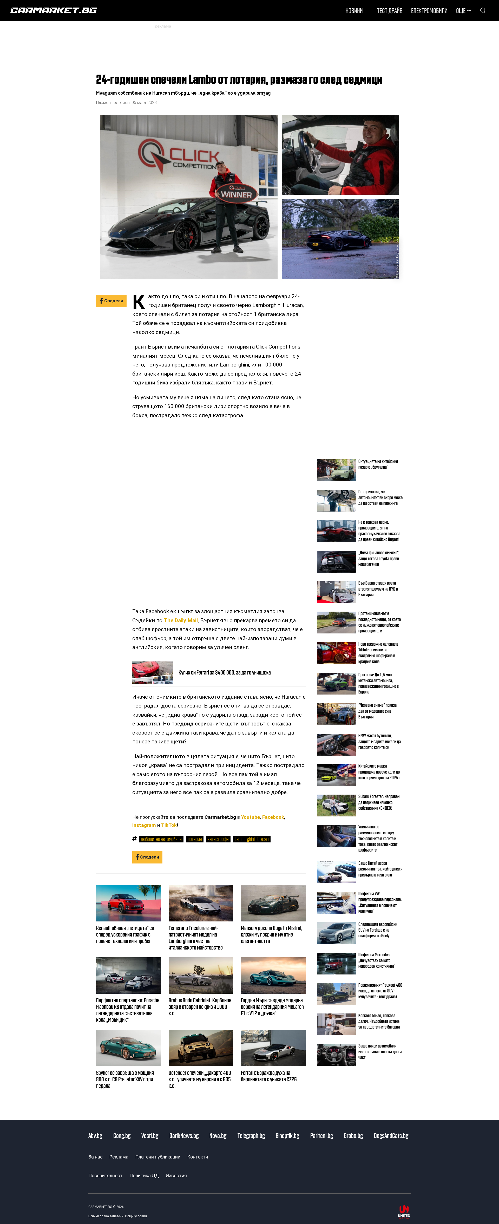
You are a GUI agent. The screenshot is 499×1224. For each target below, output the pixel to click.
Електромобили (429, 10)
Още (460, 10)
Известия (176, 1175)
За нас (95, 1157)
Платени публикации (157, 1157)
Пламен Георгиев (113, 102)
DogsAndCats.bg (391, 1135)
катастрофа (218, 839)
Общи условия (136, 1216)
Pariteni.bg (321, 1135)
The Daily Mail (181, 620)
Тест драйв (390, 10)
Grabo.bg (353, 1135)
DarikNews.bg (184, 1135)
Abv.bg (95, 1135)
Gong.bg (121, 1135)
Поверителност (105, 1175)
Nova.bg (217, 1135)
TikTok (169, 825)
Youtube (250, 817)
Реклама (118, 1157)
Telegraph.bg (251, 1135)
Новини (354, 10)
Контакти (197, 1157)
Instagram (144, 825)
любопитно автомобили (161, 839)
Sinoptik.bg (287, 1135)
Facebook (273, 817)
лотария (195, 839)
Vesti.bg (149, 1135)
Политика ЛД (144, 1175)
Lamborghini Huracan (252, 839)
